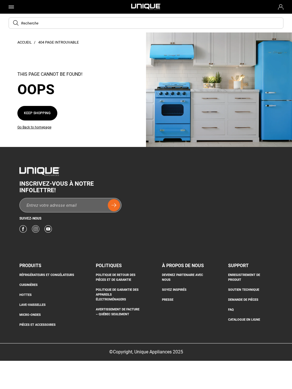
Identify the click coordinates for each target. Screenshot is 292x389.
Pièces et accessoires (37, 325)
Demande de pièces (243, 300)
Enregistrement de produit (244, 277)
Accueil (25, 42)
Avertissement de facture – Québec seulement (117, 311)
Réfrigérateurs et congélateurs (46, 275)
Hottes (25, 295)
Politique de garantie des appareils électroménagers (117, 294)
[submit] (114, 205)
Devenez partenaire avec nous (182, 277)
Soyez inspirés (174, 290)
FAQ (231, 310)
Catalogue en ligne (244, 320)
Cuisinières (28, 285)
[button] (16, 23)
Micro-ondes (30, 315)
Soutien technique (243, 290)
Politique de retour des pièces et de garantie (115, 277)
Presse (167, 300)
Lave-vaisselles (32, 305)
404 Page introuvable (58, 42)
